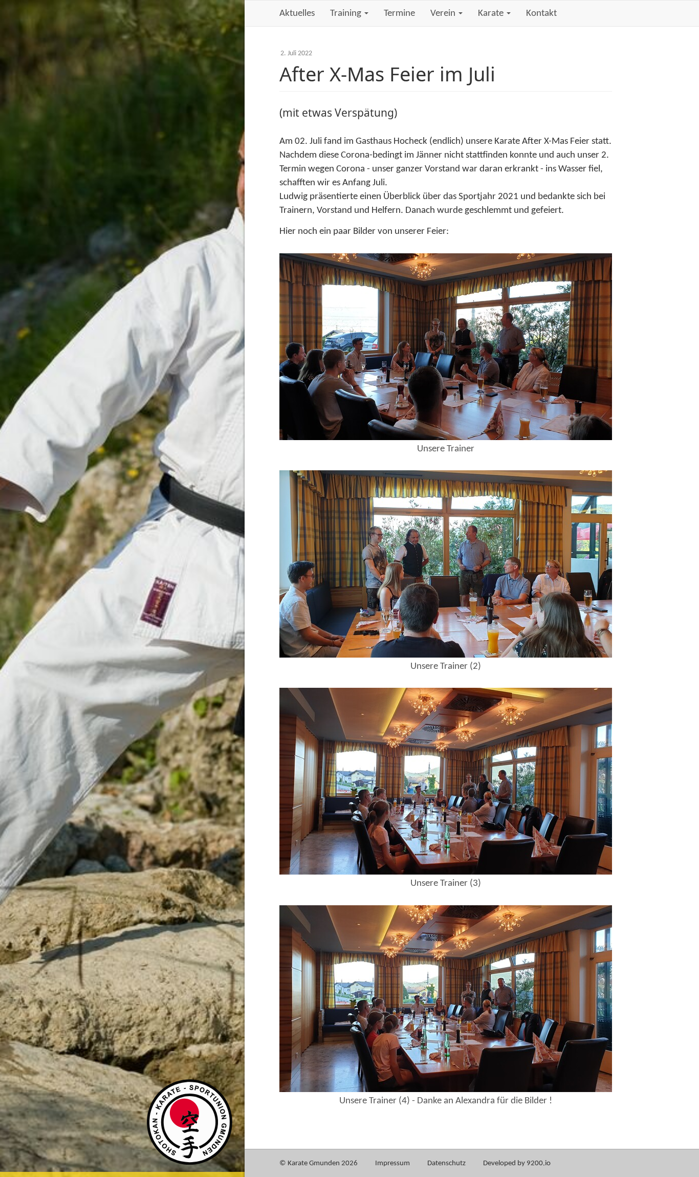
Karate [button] (492, 13)
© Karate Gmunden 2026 (318, 1163)
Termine (399, 13)
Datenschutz (446, 1163)
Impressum (392, 1163)
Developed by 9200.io (517, 1163)
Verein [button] (443, 13)
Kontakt (541, 13)
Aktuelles (297, 13)
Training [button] (346, 13)
